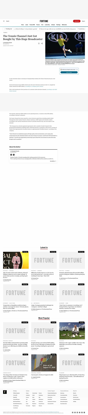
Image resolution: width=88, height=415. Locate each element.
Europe (27, 403)
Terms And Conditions (76, 399)
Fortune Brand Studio (63, 395)
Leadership (47, 24)
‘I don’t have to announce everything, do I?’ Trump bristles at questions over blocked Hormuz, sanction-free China (71, 306)
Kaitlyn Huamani (36, 309)
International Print (50, 403)
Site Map (74, 401)
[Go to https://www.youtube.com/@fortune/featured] (84, 412)
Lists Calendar (15, 407)
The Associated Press (73, 278)
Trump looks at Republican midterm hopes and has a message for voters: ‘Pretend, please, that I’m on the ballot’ (16, 306)
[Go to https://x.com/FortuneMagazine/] (75, 412)
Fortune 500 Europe (16, 399)
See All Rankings (15, 405)
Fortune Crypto (34, 393)
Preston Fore (35, 278)
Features (40, 393)
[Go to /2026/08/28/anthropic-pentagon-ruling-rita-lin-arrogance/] (44, 292)
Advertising (62, 393)
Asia (26, 401)
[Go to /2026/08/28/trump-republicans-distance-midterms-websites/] (16, 292)
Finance (38, 24)
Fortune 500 (32, 24)
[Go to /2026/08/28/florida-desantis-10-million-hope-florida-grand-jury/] (72, 260)
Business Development (64, 401)
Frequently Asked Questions (52, 393)
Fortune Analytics (63, 397)
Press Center (75, 395)
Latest (26, 24)
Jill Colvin (13, 310)
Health (33, 395)
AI (31, 303)
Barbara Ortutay (8, 380)
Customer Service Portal (51, 395)
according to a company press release (34, 86)
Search (7, 21)
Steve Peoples (7, 310)
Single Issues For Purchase (52, 401)
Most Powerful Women (16, 401)
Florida (67, 270)
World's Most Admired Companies (18, 403)
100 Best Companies (16, 393)
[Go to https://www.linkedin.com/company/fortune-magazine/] (77, 412)
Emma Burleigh (7, 279)
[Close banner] (77, 69)
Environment (28, 405)
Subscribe (77, 21)
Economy (5, 303)
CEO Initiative (41, 399)
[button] (22, 24)
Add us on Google (69, 72)
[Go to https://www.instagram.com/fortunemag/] (79, 412)
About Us (74, 393)
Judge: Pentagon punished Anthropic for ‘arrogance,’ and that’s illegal (42, 305)
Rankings (58, 24)
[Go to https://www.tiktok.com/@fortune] (82, 412)
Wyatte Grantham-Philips (18, 380)
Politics (61, 270)
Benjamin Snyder (8, 42)
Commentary (41, 395)
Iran (67, 303)
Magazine (33, 405)
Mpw (39, 397)
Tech (42, 24)
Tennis (5, 32)
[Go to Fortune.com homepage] (44, 21)
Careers (11, 270)
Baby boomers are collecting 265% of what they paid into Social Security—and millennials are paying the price (72, 376)
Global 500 (15, 397)
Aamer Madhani (64, 310)
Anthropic (36, 303)
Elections (12, 303)
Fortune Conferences (63, 399)
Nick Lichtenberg (64, 348)
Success (5, 270)
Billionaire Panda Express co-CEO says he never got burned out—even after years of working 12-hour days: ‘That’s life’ (42, 274)
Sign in (83, 21)
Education (40, 405)
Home (22, 24)
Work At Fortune (75, 397)
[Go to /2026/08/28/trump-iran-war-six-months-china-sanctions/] (72, 292)
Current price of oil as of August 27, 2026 (42, 374)
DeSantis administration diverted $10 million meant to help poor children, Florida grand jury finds (72, 274)
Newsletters (34, 403)
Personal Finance (8, 340)
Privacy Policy (50, 397)
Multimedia (64, 24)
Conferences (41, 401)
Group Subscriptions (63, 403)
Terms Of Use (50, 399)
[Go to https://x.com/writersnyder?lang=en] (13, 155)
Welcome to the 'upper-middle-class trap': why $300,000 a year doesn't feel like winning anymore (50, 28)
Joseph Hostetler (36, 377)
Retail (33, 397)
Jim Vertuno (63, 278)
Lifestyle (53, 24)
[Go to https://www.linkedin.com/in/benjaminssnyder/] (11, 155)
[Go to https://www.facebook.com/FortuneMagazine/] (72, 412)
